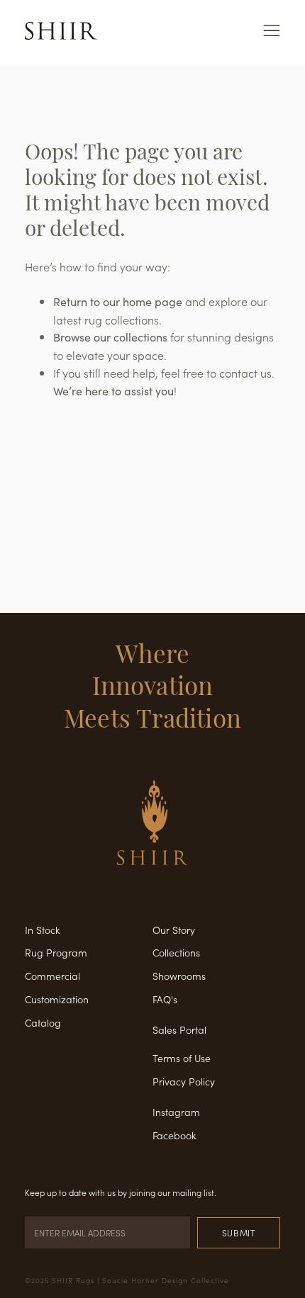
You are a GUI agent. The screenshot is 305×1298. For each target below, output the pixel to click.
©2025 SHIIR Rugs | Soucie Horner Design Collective (127, 1280)
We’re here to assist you (113, 390)
